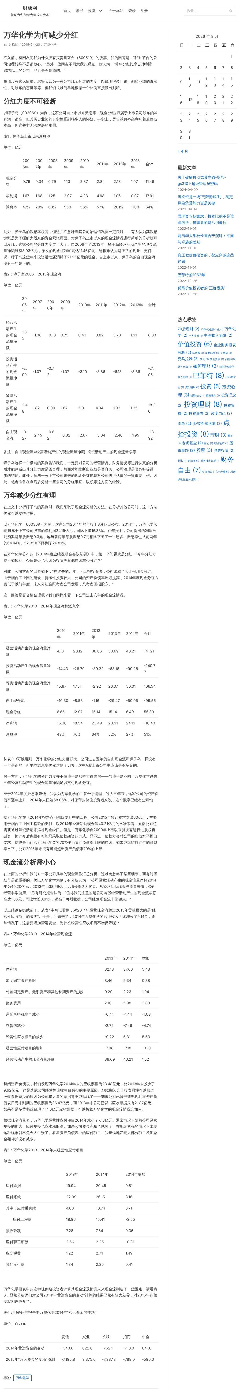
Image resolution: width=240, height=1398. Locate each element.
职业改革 (221, 443)
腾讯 (182, 460)
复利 (204, 359)
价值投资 (195, 344)
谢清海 (193, 460)
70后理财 (188, 329)
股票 (204, 450)
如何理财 (205, 366)
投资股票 (199, 413)
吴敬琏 (226, 352)
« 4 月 (183, 151)
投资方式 (198, 395)
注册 (144, 10)
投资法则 (213, 395)
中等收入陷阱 (218, 335)
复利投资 (217, 359)
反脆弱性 (212, 352)
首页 (67, 10)
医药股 (198, 352)
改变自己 (221, 413)
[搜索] (230, 10)
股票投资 (224, 450)
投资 (210, 386)
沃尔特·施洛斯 (207, 423)
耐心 (208, 443)
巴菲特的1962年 (191, 274)
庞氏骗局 (192, 387)
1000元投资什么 (212, 329)
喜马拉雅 (188, 359)
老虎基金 (192, 443)
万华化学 (50, 44)
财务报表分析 (210, 460)
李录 (184, 423)
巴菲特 (209, 375)
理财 (218, 435)
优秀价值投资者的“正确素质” (201, 288)
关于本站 (116, 10)
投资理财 (203, 404)
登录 (132, 10)
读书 (79, 10)
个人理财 (196, 335)
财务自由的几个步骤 (215, 471)
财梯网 (13, 44)
